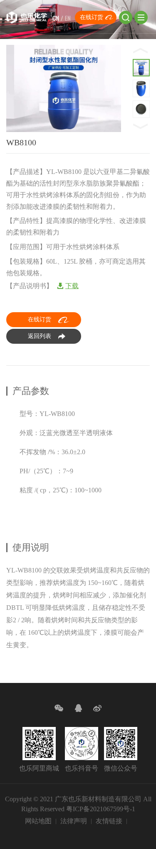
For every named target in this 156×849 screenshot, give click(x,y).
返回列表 (39, 336)
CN (55, 18)
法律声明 (73, 821)
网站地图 (38, 821)
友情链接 (109, 821)
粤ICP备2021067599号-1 (100, 808)
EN (68, 18)
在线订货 (91, 17)
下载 (72, 285)
